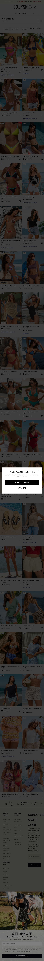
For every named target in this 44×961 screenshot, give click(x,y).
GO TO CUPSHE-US (22, 482)
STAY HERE (22, 488)
